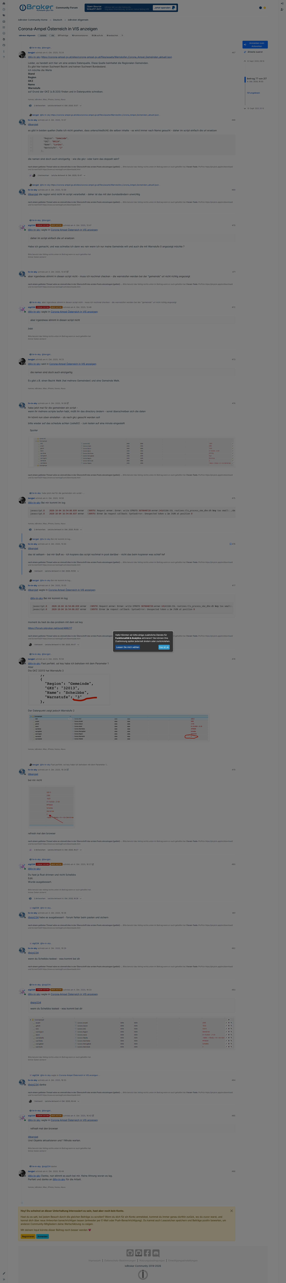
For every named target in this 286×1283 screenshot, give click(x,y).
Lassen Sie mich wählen (127, 647)
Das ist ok (164, 647)
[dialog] (143, 641)
